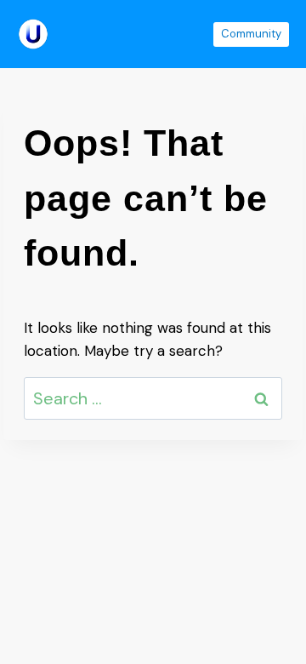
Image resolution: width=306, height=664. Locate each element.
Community (251, 33)
